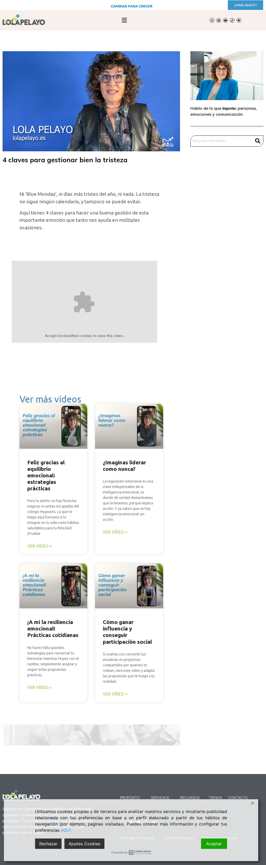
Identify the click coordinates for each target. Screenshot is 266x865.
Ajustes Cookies (84, 843)
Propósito (130, 797)
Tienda (215, 797)
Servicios (160, 797)
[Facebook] (239, 20)
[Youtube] (225, 20)
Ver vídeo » (39, 546)
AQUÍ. (66, 830)
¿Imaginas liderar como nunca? (124, 465)
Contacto (235, 797)
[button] (124, 20)
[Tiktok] (232, 20)
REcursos (190, 797)
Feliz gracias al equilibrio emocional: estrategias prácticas (46, 475)
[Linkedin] (218, 20)
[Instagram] (212, 20)
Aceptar (214, 843)
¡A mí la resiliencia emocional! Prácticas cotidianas (52, 628)
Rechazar (48, 843)
